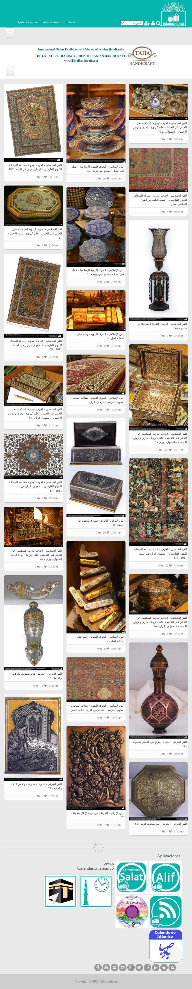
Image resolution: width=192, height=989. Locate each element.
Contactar (70, 22)
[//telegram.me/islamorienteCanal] (164, 967)
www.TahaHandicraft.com (81, 60)
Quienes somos (28, 22)
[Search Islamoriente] (158, 24)
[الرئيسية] (173, 13)
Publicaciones (51, 22)
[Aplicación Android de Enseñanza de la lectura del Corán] (165, 877)
